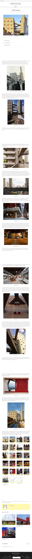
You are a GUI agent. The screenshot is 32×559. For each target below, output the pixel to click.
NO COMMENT (5, 543)
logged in (6, 546)
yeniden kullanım (9, 502)
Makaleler (22, 556)
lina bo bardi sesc (16, 501)
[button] (5, 440)
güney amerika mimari (4, 501)
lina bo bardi (12, 501)
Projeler (5, 556)
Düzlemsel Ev (4, 525)
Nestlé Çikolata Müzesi (20, 525)
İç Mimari (10, 556)
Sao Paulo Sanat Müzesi (5, 538)
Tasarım (14, 556)
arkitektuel (12, 505)
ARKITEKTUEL (16, 4)
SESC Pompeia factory (4, 502)
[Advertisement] (16, 53)
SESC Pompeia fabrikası (26, 501)
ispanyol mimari (9, 501)
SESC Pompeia (16, 10)
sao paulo (19, 501)
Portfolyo (18, 556)
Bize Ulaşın (27, 556)
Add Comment (28, 543)
